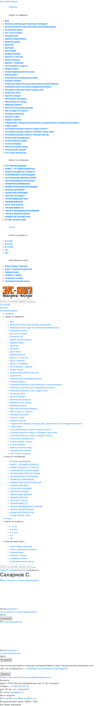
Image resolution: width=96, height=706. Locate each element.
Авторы (22, 570)
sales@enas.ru (17, 692)
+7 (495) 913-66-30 (18, 686)
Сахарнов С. (13, 609)
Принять (5, 674)
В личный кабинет (9, 1)
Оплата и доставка (9, 677)
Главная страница (9, 570)
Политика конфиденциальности (35, 677)
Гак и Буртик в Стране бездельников (18, 612)
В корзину (6, 618)
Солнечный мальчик (10, 653)
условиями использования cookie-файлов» (47, 668)
